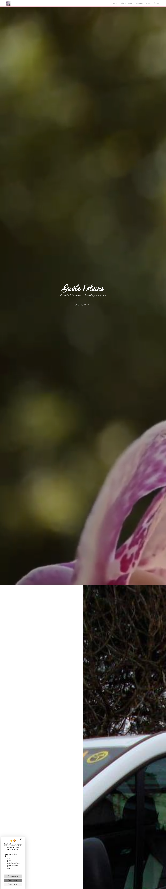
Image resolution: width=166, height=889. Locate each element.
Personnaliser (13, 884)
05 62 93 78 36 (82, 305)
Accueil (114, 3)
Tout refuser (12, 880)
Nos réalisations (127, 3)
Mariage (140, 3)
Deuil (148, 3)
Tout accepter (13, 876)
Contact (156, 3)
